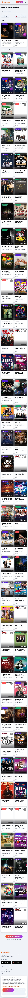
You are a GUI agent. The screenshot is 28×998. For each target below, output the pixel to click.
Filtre (24, 16)
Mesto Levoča (5, 677)
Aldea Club (17, 828)
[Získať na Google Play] (17, 962)
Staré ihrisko (18, 450)
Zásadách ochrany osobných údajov (11, 986)
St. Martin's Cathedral (20, 199)
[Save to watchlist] (11, 24)
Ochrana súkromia (5, 971)
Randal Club (18, 878)
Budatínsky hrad (5, 249)
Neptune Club (5, 348)
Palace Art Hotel (18, 43)
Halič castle (4, 172)
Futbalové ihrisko (5, 71)
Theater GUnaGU (19, 173)
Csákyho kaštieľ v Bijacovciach (6, 854)
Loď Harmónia (18, 476)
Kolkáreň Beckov (5, 224)
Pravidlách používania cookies (13, 985)
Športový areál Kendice (20, 425)
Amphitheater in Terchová (18, 225)
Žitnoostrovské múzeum (7, 576)
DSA (2, 973)
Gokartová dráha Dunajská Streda (19, 525)
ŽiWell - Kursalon (18, 551)
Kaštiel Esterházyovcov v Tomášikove (7, 401)
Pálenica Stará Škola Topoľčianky (6, 601)
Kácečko (4, 298)
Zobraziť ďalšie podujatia (14, 936)
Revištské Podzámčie (6, 425)
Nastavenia (14, 994)
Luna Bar (4, 375)
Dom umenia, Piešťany (7, 43)
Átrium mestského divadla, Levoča (19, 324)
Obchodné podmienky (6, 969)
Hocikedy (4, 16)
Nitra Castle (17, 677)
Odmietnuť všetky (20, 990)
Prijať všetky (8, 990)
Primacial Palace (5, 449)
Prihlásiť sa (19, 2)
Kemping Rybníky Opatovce (5, 149)
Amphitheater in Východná (5, 502)
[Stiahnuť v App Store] (6, 962)
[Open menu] (25, 2)
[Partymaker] (5, 952)
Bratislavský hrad (19, 752)
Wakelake (4, 474)
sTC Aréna (17, 601)
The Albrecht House (6, 324)
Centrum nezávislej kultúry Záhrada (19, 577)
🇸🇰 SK (17, 16)
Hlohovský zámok (19, 274)
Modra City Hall (5, 752)
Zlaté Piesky (17, 249)
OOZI (3, 123)
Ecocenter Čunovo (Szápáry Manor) (19, 854)
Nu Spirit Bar (18, 123)
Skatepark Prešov (19, 727)
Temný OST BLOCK (6, 652)
